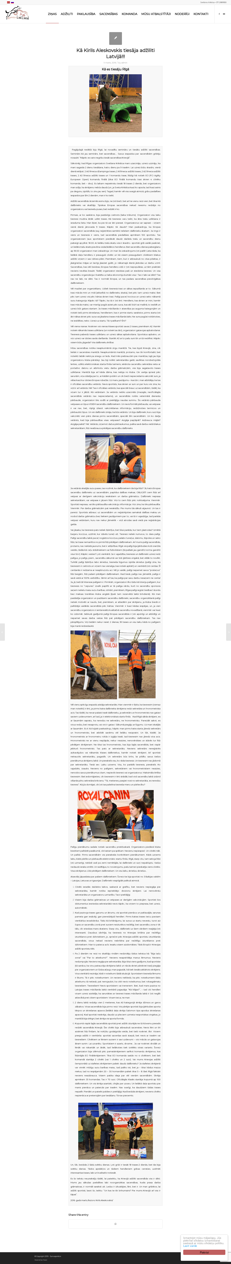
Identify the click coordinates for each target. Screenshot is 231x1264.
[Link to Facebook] (219, 13)
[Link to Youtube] (224, 13)
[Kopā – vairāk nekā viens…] (2, 632)
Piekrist (204, 1252)
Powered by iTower (41, 1260)
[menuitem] (52, 14)
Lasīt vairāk (190, 1246)
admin (124, 63)
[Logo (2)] (17, 14)
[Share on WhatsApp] (115, 1224)
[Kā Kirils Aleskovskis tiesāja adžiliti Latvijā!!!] (115, 38)
